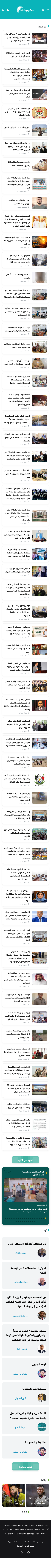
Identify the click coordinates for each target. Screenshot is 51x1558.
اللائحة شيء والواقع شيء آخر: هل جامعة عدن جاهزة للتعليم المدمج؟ (28, 1415)
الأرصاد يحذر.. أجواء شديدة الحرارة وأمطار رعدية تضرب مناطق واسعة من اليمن (17, 240)
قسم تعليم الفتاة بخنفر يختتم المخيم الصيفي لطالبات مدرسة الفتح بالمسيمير (18, 724)
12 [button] (22, 1218)
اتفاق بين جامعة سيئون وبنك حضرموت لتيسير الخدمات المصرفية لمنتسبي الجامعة (18, 379)
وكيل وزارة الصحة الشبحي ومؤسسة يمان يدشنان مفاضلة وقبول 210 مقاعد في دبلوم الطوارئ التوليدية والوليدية (18, 956)
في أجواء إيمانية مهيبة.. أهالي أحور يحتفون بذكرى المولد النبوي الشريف (17, 833)
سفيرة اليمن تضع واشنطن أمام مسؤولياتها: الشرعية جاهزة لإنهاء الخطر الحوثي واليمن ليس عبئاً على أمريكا (17, 895)
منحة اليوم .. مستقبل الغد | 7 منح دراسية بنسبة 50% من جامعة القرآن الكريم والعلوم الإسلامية (17, 455)
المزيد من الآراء (25, 1466)
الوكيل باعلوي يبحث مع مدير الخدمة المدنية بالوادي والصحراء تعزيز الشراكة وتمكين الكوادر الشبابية (18, 610)
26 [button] (24, 1221)
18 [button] (9, 1218)
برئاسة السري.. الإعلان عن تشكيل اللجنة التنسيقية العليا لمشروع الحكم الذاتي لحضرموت (17, 1123)
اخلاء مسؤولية (12, 1541)
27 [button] (22, 1221)
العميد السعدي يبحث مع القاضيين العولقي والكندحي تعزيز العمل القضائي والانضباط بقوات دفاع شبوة (17, 935)
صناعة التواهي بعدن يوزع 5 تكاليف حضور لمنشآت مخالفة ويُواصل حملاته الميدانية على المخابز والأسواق (18, 399)
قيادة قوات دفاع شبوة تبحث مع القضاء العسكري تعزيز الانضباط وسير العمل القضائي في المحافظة (17, 293)
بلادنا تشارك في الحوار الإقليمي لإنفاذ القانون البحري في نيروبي (18, 1105)
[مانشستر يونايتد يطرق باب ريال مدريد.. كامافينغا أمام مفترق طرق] (37, 1495)
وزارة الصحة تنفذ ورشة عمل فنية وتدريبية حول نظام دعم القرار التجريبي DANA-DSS (17, 146)
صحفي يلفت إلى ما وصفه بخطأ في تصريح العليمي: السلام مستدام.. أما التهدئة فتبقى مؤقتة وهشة (17, 704)
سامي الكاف (20, 1252)
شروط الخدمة (29, 1545)
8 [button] (30, 1218)
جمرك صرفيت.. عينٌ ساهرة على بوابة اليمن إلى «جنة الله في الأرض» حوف (18, 796)
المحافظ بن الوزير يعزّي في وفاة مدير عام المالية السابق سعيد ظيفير (18, 93)
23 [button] (30, 1221)
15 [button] (16, 1218)
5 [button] (37, 1218)
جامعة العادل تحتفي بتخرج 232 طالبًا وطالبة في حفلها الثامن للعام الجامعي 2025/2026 (17, 814)
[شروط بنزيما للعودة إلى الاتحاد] (13, 1495)
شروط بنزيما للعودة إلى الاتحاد (15, 1501)
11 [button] (24, 1218)
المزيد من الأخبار (25, 1160)
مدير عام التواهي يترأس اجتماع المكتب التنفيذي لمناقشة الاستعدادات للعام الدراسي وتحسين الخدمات (18, 874)
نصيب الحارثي (20, 1348)
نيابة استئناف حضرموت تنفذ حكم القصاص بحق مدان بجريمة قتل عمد (17, 473)
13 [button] (20, 1218)
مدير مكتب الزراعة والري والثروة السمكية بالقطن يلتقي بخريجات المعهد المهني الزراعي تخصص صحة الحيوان (18, 589)
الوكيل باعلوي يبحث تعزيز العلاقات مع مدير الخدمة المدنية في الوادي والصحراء (17, 437)
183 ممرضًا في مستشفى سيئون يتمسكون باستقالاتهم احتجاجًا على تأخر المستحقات (17, 311)
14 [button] (18, 1218)
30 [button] (16, 1221)
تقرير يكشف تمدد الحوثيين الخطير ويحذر (17, 128)
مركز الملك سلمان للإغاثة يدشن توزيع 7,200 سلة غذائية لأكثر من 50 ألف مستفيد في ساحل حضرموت (17, 514)
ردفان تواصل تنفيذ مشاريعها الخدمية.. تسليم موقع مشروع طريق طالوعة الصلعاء (18, 760)
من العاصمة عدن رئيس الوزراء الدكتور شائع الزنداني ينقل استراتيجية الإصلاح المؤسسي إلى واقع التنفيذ (26, 1301)
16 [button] (14, 1218)
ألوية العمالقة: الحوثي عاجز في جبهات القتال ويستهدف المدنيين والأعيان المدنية (17, 111)
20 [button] (5, 1218)
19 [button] (7, 1218)
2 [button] (43, 1218)
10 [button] (26, 1218)
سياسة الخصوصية (24, 1541)
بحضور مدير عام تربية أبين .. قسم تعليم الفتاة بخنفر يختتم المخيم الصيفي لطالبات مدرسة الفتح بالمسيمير (17, 852)
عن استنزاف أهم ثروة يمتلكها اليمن (27, 1243)
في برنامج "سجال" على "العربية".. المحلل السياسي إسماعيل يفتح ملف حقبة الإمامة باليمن (17, 37)
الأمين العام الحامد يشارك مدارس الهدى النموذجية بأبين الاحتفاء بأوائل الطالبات (17, 684)
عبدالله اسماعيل (20, 1281)
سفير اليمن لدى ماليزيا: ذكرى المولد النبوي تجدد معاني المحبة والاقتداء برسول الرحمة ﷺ (18, 630)
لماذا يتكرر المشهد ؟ (35, 1442)
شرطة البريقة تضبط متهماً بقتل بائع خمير (18, 275)
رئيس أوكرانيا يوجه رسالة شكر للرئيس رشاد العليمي (19, 201)
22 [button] (32, 1221)
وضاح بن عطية (20, 1373)
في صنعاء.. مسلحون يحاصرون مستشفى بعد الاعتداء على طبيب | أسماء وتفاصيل (17, 1052)
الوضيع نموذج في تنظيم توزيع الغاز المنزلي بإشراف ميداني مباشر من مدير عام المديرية (17, 997)
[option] (25, 1196)
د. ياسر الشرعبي (20, 1315)
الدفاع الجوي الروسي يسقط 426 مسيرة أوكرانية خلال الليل (18, 54)
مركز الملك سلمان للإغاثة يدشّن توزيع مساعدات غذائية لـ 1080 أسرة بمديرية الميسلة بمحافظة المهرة (18, 182)
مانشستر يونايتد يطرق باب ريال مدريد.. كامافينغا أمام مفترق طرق (37, 1501)
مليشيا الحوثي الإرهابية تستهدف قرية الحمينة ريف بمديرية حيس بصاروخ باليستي (17, 1034)
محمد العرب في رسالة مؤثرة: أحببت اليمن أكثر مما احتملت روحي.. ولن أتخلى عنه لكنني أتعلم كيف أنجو (17, 977)
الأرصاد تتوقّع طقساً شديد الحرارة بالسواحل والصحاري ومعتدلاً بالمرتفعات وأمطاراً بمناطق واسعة (17, 419)
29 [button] (18, 1221)
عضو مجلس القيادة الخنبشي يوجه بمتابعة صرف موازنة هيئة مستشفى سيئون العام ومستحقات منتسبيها (17, 73)
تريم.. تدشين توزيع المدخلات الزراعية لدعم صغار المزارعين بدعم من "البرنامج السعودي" (28, 1210)
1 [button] (45, 1218)
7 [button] (32, 1218)
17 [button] (11, 1218)
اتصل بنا (20, 1545)
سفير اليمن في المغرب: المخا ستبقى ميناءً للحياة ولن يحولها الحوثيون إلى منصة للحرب (18, 666)
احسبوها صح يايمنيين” (34, 1388)
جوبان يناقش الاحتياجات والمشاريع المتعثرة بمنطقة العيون (17, 345)
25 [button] (26, 1221)
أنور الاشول (20, 1397)
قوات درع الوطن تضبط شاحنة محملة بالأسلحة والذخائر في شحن (17, 328)
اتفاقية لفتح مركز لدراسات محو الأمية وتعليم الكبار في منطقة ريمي (18, 648)
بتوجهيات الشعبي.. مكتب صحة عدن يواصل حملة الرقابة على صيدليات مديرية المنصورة (18, 1141)
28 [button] (20, 1221)
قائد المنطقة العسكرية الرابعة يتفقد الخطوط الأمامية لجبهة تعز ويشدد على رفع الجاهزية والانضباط (17, 1070)
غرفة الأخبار (20, 1427)
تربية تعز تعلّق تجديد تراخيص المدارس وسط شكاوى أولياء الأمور (17, 362)
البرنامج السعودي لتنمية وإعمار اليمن (33, 1172)
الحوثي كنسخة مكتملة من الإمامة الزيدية (28, 1269)
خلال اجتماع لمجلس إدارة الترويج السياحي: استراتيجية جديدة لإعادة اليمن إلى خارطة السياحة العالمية (18, 742)
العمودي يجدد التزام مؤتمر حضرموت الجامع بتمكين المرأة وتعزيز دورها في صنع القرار (18, 258)
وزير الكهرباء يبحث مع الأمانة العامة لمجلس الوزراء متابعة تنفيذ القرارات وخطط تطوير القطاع (17, 1016)
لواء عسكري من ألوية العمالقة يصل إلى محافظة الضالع (19, 163)
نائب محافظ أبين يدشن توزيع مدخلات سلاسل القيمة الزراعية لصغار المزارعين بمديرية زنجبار (18, 552)
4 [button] (39, 1218)
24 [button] (28, 1221)
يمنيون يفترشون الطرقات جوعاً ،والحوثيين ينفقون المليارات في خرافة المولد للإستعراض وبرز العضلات (26, 1334)
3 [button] (41, 1218)
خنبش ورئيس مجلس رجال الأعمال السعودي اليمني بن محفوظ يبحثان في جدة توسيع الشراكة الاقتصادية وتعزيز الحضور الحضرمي (17, 220)
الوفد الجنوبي (39, 1363)
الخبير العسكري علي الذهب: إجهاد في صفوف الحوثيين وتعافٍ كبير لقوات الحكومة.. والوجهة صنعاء (17, 915)
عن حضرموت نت (38, 1541)
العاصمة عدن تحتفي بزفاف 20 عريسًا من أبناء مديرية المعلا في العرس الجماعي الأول (18, 1088)
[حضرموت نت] (25, 9)
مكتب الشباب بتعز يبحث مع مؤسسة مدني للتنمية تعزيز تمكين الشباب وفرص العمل (17, 534)
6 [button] (34, 1218)
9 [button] (28, 1218)
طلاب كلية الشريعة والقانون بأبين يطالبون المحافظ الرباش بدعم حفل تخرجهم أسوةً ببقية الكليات (17, 778)
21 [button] (34, 1221)
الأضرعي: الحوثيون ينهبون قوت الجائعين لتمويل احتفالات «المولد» (17, 569)
